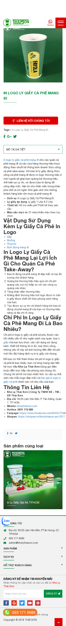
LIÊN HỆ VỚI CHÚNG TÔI (33, 120)
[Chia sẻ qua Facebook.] (4, 136)
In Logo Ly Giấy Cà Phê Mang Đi (30, 129)
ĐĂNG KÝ (52, 593)
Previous (8, 482)
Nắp (9, 236)
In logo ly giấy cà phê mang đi (21, 159)
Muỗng (11, 240)
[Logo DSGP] (16, 22)
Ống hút (11, 243)
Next (58, 482)
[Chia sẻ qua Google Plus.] (9, 136)
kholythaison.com (27, 406)
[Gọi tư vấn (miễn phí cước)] (7, 612)
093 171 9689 (23, 612)
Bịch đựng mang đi (18, 247)
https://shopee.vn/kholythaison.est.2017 (41, 416)
